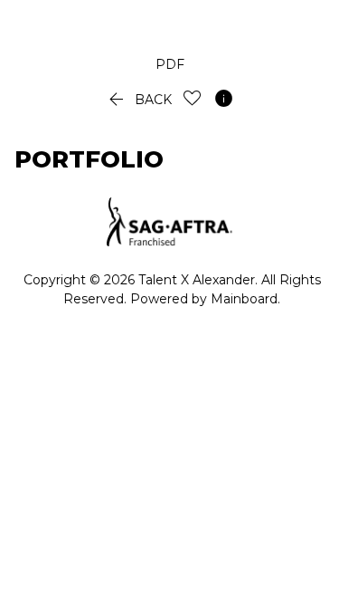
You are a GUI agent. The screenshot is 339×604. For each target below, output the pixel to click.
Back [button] (138, 99)
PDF (169, 64)
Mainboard (244, 299)
